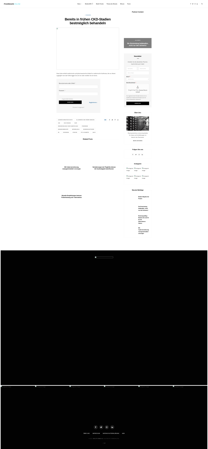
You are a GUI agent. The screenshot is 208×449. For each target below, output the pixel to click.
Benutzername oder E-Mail (67, 83)
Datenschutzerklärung (111, 433)
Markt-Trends (100, 4)
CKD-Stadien (67, 123)
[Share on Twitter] (49, 83)
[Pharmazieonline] (12, 4)
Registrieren (92, 102)
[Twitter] (101, 427)
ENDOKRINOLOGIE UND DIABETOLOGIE (68, 126)
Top (104, 443)
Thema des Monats (112, 4)
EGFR (75, 123)
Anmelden (138, 103)
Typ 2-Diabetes (85, 132)
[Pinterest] (49, 87)
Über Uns (86, 433)
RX (58, 132)
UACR (94, 132)
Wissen (122, 4)
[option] (138, 32)
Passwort (62, 90)
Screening (66, 132)
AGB (123, 433)
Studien (75, 132)
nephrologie (75, 129)
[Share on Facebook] (49, 79)
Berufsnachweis (131, 82)
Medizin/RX (88, 4)
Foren (129, 4)
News (79, 4)
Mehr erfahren (137, 140)
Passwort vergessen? (78, 107)
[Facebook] (96, 427)
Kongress (88, 15)
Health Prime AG (98, 438)
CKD (59, 123)
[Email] (49, 91)
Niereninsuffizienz (88, 129)
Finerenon (85, 126)
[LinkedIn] (49, 95)
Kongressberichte (63, 129)
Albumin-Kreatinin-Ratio (65, 119)
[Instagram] (107, 427)
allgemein (137, 40)
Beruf (128, 76)
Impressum (96, 433)
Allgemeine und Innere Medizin (85, 119)
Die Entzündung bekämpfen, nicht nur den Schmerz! (143, 208)
